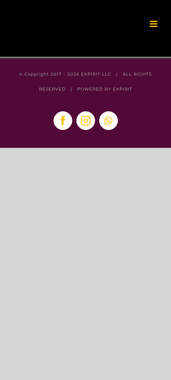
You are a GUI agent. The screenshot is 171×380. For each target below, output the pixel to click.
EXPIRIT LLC (96, 74)
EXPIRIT (122, 89)
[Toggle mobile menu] (154, 24)
